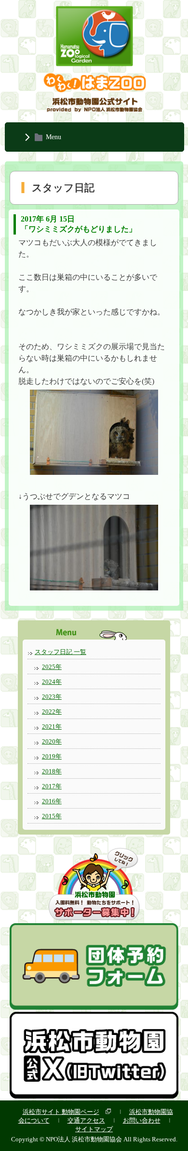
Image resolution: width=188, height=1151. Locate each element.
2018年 (52, 771)
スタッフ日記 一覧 (60, 651)
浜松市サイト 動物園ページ (61, 1111)
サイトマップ (94, 1129)
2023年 (52, 696)
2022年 (52, 711)
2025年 (52, 666)
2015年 (52, 816)
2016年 (52, 801)
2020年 (52, 741)
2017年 (52, 786)
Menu (53, 137)
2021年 (52, 726)
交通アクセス (86, 1120)
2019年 (52, 756)
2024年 (52, 681)
